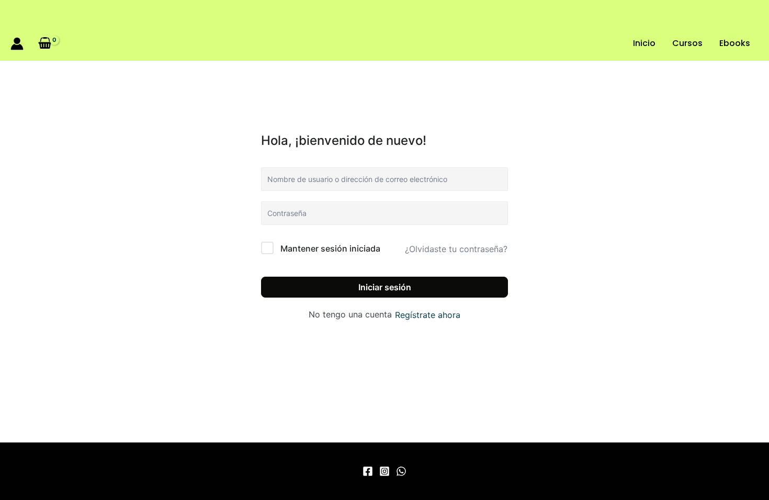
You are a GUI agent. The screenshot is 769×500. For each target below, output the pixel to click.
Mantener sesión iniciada (330, 248)
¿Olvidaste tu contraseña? (456, 249)
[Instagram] (384, 471)
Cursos (687, 43)
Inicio (644, 43)
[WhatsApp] (401, 471)
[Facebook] (368, 471)
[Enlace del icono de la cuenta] (17, 43)
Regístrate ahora (427, 315)
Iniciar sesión (384, 287)
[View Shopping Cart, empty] (45, 43)
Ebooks (734, 43)
